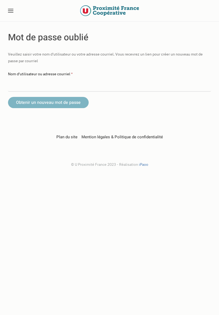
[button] (10, 10)
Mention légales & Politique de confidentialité (122, 137)
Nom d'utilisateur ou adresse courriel (40, 74)
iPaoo (143, 164)
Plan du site (66, 137)
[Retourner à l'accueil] (109, 10)
